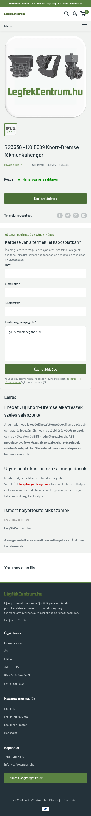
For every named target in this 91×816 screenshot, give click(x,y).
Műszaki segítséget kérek (26, 778)
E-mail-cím (12, 284)
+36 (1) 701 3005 (14, 757)
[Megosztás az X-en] (76, 215)
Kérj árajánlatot (45, 198)
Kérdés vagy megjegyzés (20, 322)
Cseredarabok (13, 643)
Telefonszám (12, 303)
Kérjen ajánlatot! (14, 683)
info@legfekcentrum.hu (19, 764)
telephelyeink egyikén (34, 484)
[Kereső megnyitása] (66, 13)
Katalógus (10, 708)
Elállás (8, 659)
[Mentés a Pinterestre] (68, 215)
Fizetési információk (17, 675)
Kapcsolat (10, 733)
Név (8, 264)
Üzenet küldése (45, 369)
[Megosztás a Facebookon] (60, 215)
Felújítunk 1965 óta (16, 716)
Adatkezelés (12, 667)
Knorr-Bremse (15, 165)
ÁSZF (7, 651)
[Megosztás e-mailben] (84, 215)
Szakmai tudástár (15, 724)
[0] (83, 13)
